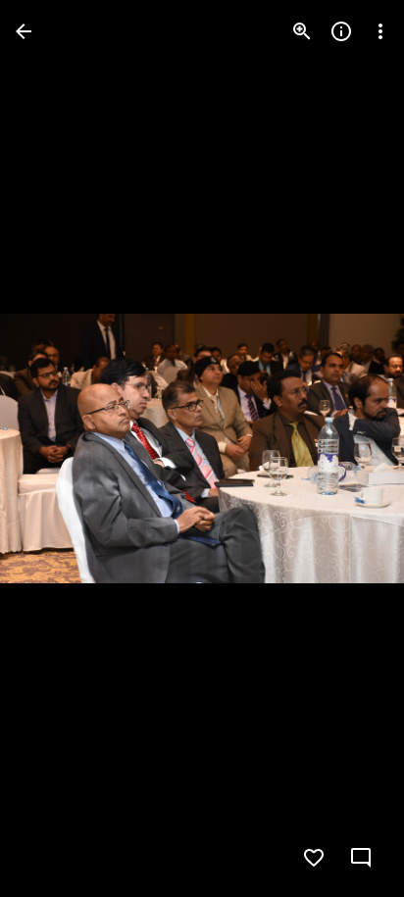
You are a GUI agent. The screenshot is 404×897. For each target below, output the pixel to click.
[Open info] (341, 31)
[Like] (314, 858)
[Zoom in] (302, 31)
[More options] (380, 31)
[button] (54, 449)
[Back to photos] (23, 31)
